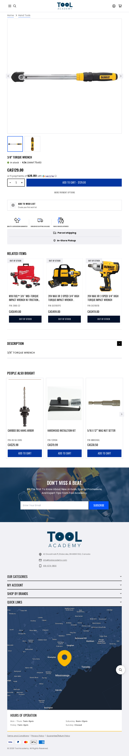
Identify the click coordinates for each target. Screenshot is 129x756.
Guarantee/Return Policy (58, 735)
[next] (121, 414)
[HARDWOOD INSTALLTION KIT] (64, 418)
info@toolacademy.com (55, 560)
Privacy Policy (37, 735)
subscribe (98, 505)
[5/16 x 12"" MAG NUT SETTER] (104, 418)
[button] (32, 176)
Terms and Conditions (18, 735)
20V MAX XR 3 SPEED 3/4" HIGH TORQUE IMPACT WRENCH (102, 298)
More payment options (64, 192)
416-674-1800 (49, 565)
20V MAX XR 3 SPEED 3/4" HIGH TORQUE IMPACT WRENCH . (63, 298)
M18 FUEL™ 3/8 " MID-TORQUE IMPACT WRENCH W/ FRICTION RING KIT (23, 300)
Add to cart (24, 453)
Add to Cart (74, 182)
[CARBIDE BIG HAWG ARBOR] (24, 418)
